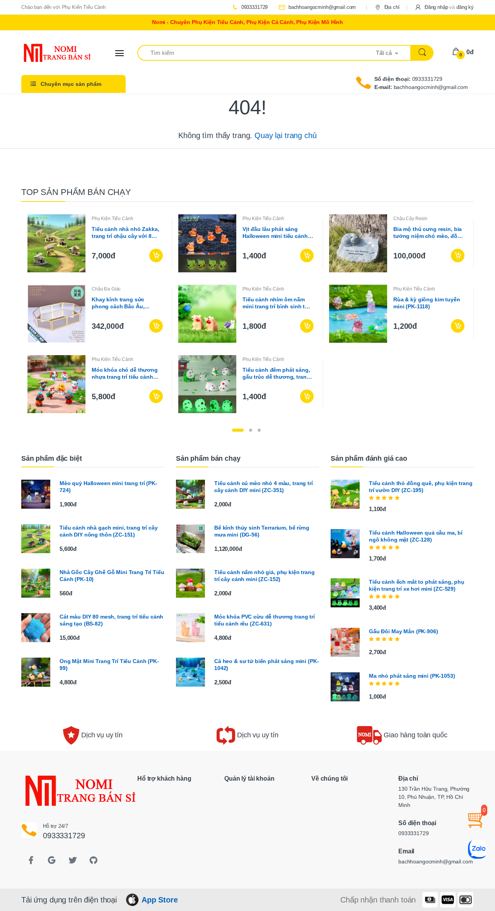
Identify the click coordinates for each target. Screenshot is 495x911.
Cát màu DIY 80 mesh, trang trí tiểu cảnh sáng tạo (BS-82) (111, 620)
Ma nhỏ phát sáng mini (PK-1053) (412, 676)
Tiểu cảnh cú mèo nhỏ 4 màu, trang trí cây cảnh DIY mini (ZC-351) (263, 486)
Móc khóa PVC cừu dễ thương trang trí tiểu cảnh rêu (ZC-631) (264, 620)
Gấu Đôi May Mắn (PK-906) (403, 631)
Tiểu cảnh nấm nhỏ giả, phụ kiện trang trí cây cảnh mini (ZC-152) (264, 575)
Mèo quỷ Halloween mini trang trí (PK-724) (108, 486)
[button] (444, 7)
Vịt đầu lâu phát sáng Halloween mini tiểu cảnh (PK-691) (275, 232)
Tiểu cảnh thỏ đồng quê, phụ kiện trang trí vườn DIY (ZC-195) (421, 486)
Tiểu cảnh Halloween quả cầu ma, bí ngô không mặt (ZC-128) (416, 536)
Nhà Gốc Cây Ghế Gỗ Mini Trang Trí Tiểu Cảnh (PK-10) (112, 575)
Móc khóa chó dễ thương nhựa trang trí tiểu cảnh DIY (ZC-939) (125, 373)
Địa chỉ (391, 7)
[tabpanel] (247, 313)
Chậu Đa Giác (106, 289)
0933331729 (254, 7)
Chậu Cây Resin (410, 218)
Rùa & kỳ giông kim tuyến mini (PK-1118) (426, 302)
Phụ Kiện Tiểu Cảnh (112, 218)
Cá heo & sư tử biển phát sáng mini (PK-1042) (266, 664)
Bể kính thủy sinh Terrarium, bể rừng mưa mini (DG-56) (261, 531)
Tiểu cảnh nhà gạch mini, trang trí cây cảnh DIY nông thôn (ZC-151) (109, 531)
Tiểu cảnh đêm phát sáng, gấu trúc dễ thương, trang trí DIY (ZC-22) (276, 373)
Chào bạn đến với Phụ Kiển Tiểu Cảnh (63, 7)
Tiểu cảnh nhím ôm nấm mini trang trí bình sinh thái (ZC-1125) (277, 303)
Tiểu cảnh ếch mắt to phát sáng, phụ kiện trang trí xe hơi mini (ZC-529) (416, 585)
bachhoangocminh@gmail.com (321, 7)
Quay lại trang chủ (285, 135)
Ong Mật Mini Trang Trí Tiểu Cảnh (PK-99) (109, 664)
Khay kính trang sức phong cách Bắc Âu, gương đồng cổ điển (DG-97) (125, 303)
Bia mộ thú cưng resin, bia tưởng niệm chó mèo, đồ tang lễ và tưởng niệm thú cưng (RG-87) (427, 232)
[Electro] (50, 53)
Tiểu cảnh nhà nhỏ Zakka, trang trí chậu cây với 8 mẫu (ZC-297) (125, 232)
